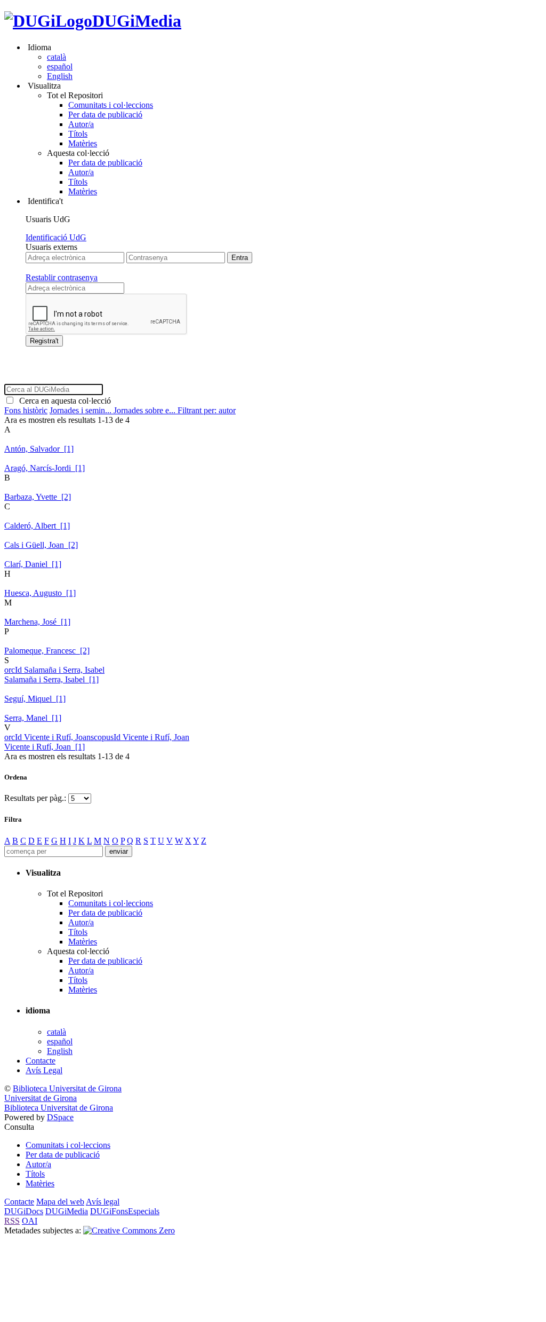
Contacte (40, 1060)
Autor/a (81, 124)
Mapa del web (60, 1201)
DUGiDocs (23, 1211)
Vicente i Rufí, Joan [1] (44, 746)
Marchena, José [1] (37, 621)
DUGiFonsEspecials (124, 1211)
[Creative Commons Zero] (129, 1230)
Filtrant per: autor (207, 410)
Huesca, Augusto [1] (40, 592)
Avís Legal (44, 1070)
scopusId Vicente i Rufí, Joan (140, 737)
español (60, 66)
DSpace (60, 1117)
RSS (12, 1220)
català (56, 56)
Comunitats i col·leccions (110, 104)
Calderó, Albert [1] (37, 525)
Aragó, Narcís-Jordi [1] (44, 468)
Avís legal (102, 1201)
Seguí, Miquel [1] (35, 698)
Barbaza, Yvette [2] (37, 496)
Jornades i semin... (82, 410)
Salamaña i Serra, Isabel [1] (51, 679)
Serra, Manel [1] (32, 717)
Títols (77, 133)
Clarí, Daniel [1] (32, 564)
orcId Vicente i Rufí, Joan (47, 737)
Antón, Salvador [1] (39, 448)
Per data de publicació (105, 114)
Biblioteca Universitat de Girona (67, 1088)
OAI (29, 1220)
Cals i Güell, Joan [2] (41, 544)
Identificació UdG (56, 237)
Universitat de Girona (40, 1098)
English (60, 76)
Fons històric (25, 410)
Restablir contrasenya (62, 277)
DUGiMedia (136, 20)
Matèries (82, 143)
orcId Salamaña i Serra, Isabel (54, 669)
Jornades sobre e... (146, 410)
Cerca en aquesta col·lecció (63, 400)
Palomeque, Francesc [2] (47, 650)
